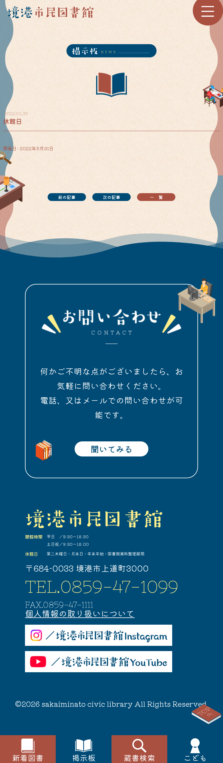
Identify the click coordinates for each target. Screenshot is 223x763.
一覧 (158, 197)
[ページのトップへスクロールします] (206, 714)
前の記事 (66, 197)
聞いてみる (112, 449)
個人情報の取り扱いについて (79, 613)
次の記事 (111, 197)
